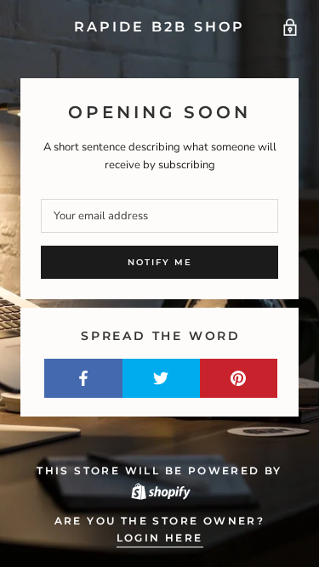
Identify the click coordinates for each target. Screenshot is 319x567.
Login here (160, 537)
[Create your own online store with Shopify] (160, 490)
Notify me (160, 262)
